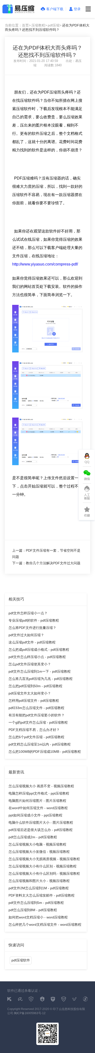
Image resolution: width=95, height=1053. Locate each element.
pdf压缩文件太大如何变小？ (30, 693)
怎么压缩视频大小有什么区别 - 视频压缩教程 (42, 866)
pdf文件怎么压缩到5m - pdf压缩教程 (36, 903)
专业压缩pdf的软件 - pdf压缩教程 (34, 620)
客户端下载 (54, 9)
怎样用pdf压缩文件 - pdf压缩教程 (34, 700)
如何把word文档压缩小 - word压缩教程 (38, 917)
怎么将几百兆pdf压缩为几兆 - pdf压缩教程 (41, 679)
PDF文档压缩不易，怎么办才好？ (34, 730)
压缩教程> (39, 25)
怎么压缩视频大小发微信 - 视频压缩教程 (39, 852)
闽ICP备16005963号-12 (30, 1013)
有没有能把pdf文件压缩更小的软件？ (37, 715)
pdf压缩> (54, 25)
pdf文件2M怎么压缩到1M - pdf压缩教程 (39, 888)
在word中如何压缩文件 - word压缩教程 (38, 808)
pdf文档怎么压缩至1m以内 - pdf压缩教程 (40, 744)
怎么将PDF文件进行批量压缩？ (32, 628)
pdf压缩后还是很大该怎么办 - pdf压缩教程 (41, 830)
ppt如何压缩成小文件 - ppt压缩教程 (35, 815)
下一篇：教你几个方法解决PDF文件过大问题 (46, 563)
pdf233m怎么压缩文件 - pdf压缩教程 (36, 708)
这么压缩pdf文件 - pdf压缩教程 (32, 642)
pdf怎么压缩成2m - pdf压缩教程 (33, 837)
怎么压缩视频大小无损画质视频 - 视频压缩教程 (44, 859)
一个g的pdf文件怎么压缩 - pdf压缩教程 (38, 722)
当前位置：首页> (18, 25)
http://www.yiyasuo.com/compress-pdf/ (45, 264)
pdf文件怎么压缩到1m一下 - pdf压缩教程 (40, 671)
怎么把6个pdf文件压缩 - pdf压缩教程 (36, 737)
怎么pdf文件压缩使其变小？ (30, 664)
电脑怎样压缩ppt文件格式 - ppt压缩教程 (39, 793)
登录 (77, 9)
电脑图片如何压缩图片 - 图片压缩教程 (37, 801)
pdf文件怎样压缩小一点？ (28, 613)
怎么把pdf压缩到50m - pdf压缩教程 (35, 686)
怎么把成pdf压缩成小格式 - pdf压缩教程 (39, 649)
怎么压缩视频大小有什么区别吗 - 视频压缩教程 (44, 873)
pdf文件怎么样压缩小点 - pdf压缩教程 (37, 657)
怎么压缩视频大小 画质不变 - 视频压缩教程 (41, 786)
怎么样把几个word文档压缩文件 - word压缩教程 (45, 924)
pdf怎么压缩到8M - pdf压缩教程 (33, 910)
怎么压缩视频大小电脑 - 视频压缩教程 (37, 844)
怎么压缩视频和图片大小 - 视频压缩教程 (39, 881)
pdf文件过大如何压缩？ (26, 635)
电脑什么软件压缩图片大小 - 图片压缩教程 (41, 822)
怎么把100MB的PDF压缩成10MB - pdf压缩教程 (45, 751)
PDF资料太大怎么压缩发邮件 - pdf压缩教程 (42, 895)
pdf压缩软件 (20, 960)
